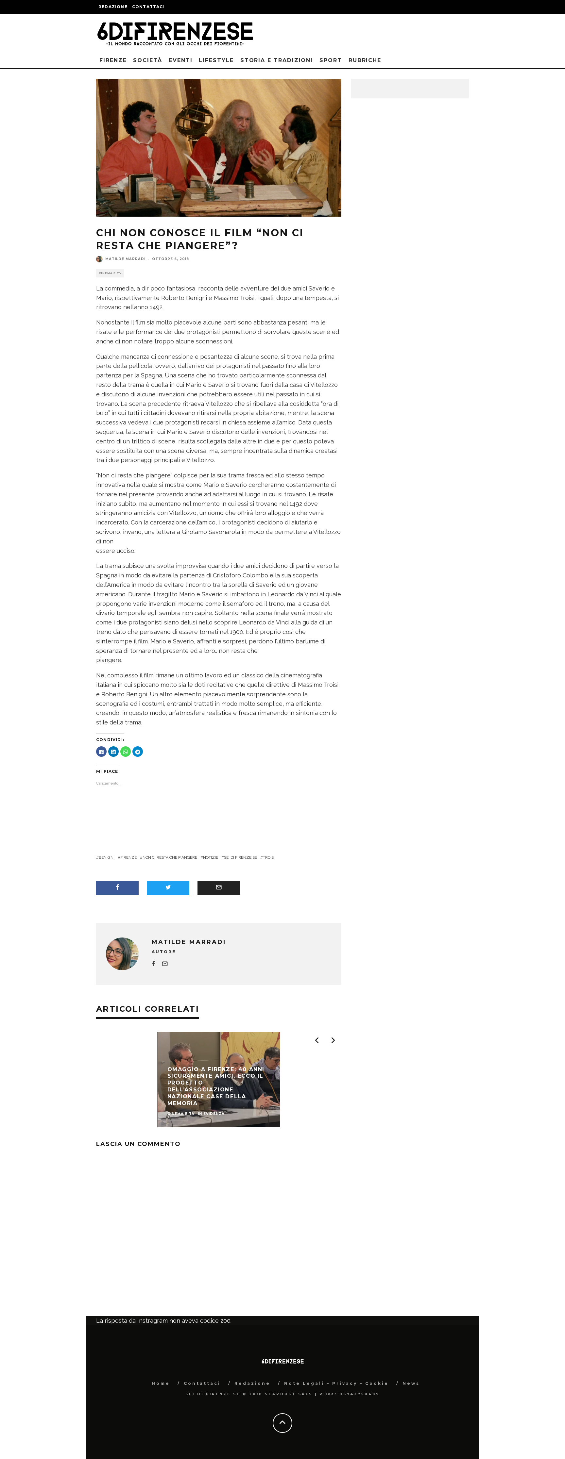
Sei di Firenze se (240, 857)
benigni (106, 857)
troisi (269, 857)
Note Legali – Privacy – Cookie (336, 1383)
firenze (128, 857)
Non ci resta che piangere (170, 857)
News (411, 1383)
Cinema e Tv (110, 273)
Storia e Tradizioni (276, 60)
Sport (330, 60)
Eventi (181, 60)
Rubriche (365, 60)
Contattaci (148, 6)
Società (147, 60)
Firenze (113, 60)
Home (161, 1383)
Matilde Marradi (125, 259)
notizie (210, 857)
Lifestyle (216, 60)
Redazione (113, 6)
